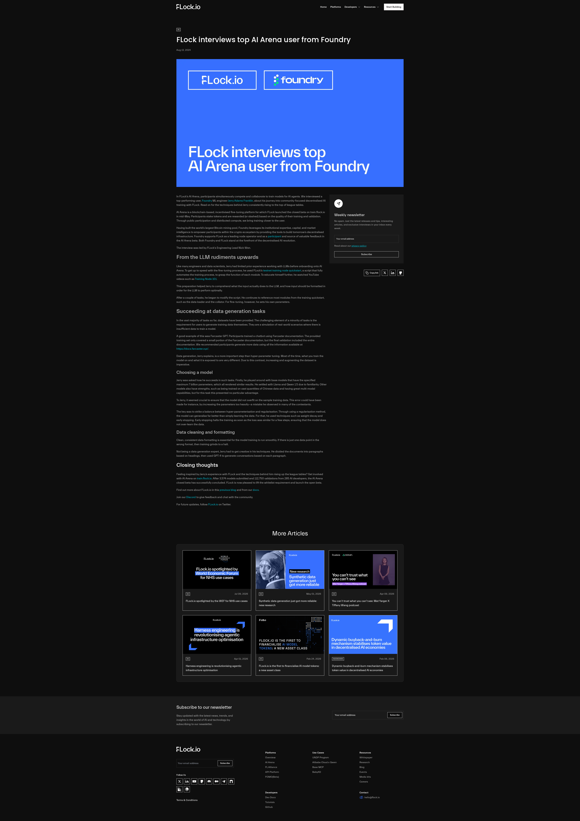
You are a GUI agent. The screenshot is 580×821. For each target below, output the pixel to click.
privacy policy (358, 246)
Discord (191, 497)
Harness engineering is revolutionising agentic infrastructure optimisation (214, 668)
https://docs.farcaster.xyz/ (192, 348)
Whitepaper (365, 757)
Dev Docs (270, 797)
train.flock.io (204, 478)
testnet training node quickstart (282, 270)
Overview (270, 757)
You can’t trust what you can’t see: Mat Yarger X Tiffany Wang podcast (360, 603)
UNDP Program (320, 757)
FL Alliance (271, 767)
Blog (361, 767)
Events (363, 772)
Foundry (207, 200)
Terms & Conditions (187, 800)
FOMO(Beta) (272, 777)
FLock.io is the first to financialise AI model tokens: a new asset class (289, 668)
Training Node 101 (206, 279)
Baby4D (316, 772)
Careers (363, 781)
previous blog (228, 490)
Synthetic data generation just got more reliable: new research (288, 603)
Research (364, 762)
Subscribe (366, 254)
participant (274, 236)
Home (323, 7)
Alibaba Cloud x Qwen (324, 762)
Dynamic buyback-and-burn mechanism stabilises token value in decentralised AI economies (362, 668)
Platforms (335, 7)
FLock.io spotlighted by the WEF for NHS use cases (217, 601)
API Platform (272, 772)
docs (256, 490)
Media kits (365, 777)
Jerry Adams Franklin (240, 200)
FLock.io (213, 504)
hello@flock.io (372, 797)
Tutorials (270, 802)
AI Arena (270, 762)
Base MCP (318, 767)
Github (269, 807)
